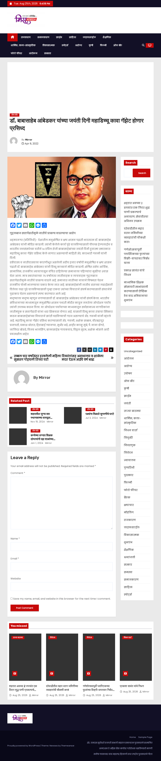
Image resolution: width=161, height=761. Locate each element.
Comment (18, 473)
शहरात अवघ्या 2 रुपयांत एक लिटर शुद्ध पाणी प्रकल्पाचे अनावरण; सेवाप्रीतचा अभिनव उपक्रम (137, 212)
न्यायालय (130, 460)
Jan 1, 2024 (37, 443)
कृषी (91, 45)
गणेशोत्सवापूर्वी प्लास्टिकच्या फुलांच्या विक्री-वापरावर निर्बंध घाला (98, 689)
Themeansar (67, 745)
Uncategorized (133, 351)
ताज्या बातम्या (132, 411)
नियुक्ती (128, 438)
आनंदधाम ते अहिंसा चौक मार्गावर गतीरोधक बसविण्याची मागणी (125, 748)
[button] (143, 45)
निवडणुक (130, 445)
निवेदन (128, 453)
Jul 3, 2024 (92, 417)
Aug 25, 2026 (20, 695)
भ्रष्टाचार (129, 505)
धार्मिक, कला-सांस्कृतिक (23, 45)
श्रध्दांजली (129, 557)
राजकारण (26, 37)
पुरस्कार (128, 475)
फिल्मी (103, 45)
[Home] (12, 37)
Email (15, 558)
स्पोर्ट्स (65, 45)
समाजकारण (43, 37)
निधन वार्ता (130, 430)
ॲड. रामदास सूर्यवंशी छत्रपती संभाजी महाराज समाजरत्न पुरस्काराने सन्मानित (119, 742)
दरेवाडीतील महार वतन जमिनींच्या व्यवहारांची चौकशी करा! (62, 688)
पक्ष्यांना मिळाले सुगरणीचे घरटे (100, 414)
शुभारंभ (128, 542)
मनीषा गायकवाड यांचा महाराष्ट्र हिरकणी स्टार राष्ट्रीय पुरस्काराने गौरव (123, 754)
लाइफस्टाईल (89, 37)
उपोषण (128, 373)
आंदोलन (33, 53)
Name (15, 538)
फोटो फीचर (16, 53)
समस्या (47, 53)
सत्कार (128, 565)
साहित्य (72, 37)
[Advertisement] (80, 89)
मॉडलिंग (129, 512)
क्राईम (59, 37)
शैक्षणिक (107, 37)
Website (16, 578)
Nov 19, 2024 (38, 421)
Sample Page (145, 737)
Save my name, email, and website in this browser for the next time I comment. (62, 599)
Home (133, 737)
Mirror (28, 139)
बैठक (127, 497)
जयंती (127, 403)
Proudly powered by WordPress (23, 745)
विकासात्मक (48, 45)
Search (130, 162)
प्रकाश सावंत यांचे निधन (132, 686)
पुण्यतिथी (129, 467)
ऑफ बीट (117, 45)
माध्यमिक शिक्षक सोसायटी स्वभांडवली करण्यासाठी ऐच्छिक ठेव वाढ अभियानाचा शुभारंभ (136, 291)
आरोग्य (78, 45)
